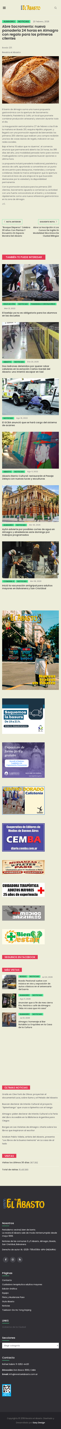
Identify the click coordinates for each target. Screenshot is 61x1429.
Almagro (9, 21)
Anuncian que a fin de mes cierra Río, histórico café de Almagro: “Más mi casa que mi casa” (35, 1005)
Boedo (23, 976)
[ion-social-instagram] (13, 1259)
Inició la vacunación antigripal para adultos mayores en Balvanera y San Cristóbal (27, 587)
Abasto (7, 362)
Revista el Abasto (11, 52)
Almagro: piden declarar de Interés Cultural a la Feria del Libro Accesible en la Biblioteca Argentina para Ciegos (30, 1117)
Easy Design (39, 1422)
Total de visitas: (10, 1169)
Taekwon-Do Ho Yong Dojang (16, 1310)
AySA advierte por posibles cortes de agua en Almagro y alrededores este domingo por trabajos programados (28, 532)
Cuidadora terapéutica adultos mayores (22, 1284)
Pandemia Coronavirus (43, 304)
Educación (9, 304)
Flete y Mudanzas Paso (13, 1297)
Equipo (5, 1293)
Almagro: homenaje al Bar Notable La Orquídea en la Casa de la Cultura (35, 1024)
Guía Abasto (8, 1301)
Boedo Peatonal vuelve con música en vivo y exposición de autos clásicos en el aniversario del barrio (34, 985)
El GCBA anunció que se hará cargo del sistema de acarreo (29, 424)
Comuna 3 (9, 581)
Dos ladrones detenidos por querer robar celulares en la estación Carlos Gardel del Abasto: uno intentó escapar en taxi (26, 369)
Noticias (23, 21)
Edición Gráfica (9, 1288)
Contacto (7, 1280)
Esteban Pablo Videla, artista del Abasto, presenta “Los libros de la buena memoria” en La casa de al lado (28, 1140)
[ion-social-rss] (20, 1259)
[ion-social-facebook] (6, 1259)
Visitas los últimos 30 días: (16, 1162)
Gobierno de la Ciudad (14, 1327)
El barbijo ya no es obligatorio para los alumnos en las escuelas (29, 314)
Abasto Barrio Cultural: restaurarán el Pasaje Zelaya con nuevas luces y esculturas (27, 477)
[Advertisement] (30, 1057)
